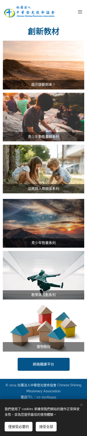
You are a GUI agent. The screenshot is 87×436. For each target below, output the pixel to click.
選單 (80, 11)
